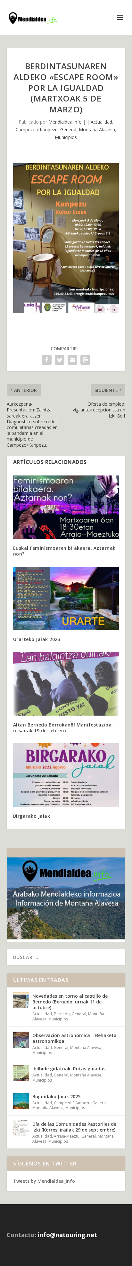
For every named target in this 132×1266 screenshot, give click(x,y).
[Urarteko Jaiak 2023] (66, 598)
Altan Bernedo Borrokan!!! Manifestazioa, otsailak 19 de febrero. (63, 728)
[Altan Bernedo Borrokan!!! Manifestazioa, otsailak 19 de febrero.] (66, 683)
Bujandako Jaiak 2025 (56, 1096)
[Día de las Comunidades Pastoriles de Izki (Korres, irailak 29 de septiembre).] (21, 1128)
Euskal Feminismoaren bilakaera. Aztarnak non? (64, 551)
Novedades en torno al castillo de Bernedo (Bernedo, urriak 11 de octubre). (70, 1001)
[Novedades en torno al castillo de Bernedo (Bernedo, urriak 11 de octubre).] (21, 1000)
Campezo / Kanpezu (37, 129)
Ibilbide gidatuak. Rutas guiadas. (69, 1069)
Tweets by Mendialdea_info (44, 1181)
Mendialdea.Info (65, 122)
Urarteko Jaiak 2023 (37, 639)
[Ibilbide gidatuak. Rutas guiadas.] (21, 1073)
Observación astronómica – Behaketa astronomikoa (74, 1038)
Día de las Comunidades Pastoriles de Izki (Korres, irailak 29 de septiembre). (74, 1127)
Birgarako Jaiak (31, 816)
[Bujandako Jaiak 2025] (21, 1101)
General (68, 129)
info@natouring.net (67, 1235)
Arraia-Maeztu (66, 1136)
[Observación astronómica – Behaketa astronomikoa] (21, 1040)
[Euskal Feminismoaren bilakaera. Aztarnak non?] (66, 507)
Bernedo (62, 1014)
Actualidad (101, 122)
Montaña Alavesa (97, 129)
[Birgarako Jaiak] (66, 775)
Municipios (66, 137)
